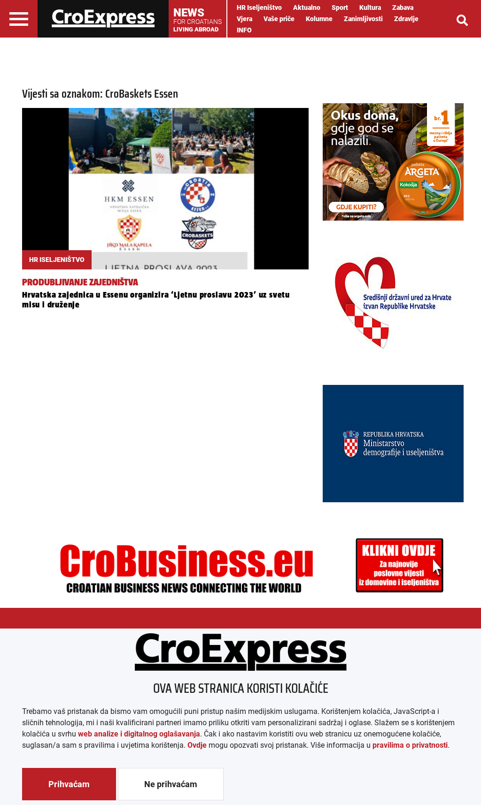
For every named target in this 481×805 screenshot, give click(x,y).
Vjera (244, 19)
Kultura (370, 7)
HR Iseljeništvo (259, 7)
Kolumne (319, 19)
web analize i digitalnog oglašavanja (139, 733)
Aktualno (306, 7)
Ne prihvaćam (170, 784)
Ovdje (197, 745)
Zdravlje (406, 19)
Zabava (402, 7)
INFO (244, 30)
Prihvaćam (69, 784)
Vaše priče (279, 19)
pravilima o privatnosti (410, 745)
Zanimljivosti (363, 19)
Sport (340, 7)
